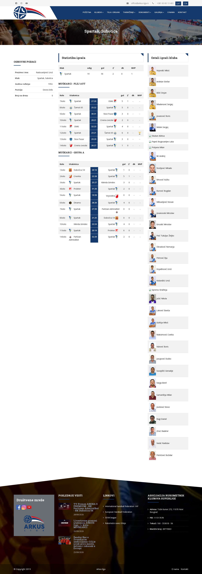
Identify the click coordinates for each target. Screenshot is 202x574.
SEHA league (110, 517)
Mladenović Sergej (164, 104)
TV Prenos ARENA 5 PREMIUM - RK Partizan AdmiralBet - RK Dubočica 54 (86, 507)
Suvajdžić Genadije (164, 371)
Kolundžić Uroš (163, 280)
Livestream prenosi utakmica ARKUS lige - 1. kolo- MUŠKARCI (85, 524)
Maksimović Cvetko (165, 334)
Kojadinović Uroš (164, 269)
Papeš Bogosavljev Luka (162, 141)
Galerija (158, 12)
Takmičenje (128, 12)
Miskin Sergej (162, 127)
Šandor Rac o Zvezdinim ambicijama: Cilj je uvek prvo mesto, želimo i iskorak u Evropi (85, 543)
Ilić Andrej (160, 156)
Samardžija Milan (164, 395)
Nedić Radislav (162, 443)
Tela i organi (113, 12)
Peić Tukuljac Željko (165, 235)
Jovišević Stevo (163, 407)
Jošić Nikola (161, 298)
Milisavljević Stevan (165, 202)
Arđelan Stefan (163, 81)
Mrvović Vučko (162, 179)
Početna (87, 12)
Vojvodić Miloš (162, 70)
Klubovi (98, 12)
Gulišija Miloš (162, 322)
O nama (171, 12)
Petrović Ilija (161, 258)
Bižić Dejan (161, 92)
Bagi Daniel (161, 419)
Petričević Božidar (164, 455)
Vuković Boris (162, 346)
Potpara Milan (157, 147)
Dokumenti (144, 12)
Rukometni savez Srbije (115, 523)
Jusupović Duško (163, 358)
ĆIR (185, 3)
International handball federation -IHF (121, 506)
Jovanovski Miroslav (165, 213)
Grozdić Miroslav (163, 224)
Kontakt (182, 12)
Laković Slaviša (163, 310)
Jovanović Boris (163, 116)
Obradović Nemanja (165, 246)
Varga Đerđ (161, 382)
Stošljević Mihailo (164, 168)
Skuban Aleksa (158, 135)
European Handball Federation (118, 512)
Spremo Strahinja (159, 290)
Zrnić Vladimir (162, 431)
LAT (178, 3)
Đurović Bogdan (163, 190)
